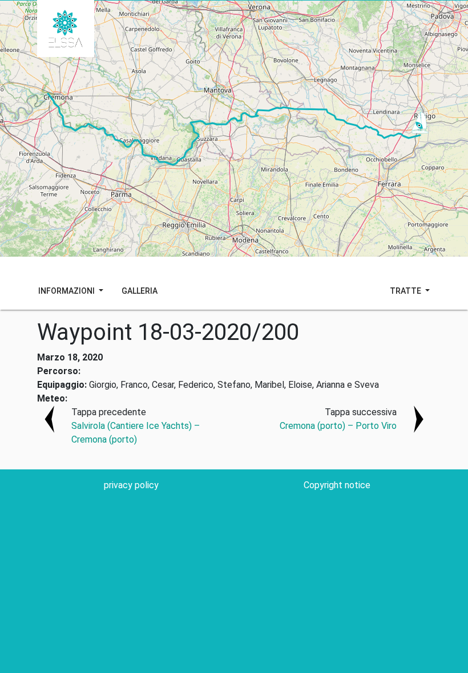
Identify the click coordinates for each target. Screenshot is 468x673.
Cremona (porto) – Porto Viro (338, 425)
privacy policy (131, 485)
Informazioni (67, 290)
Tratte (406, 290)
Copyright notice (337, 485)
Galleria (140, 290)
